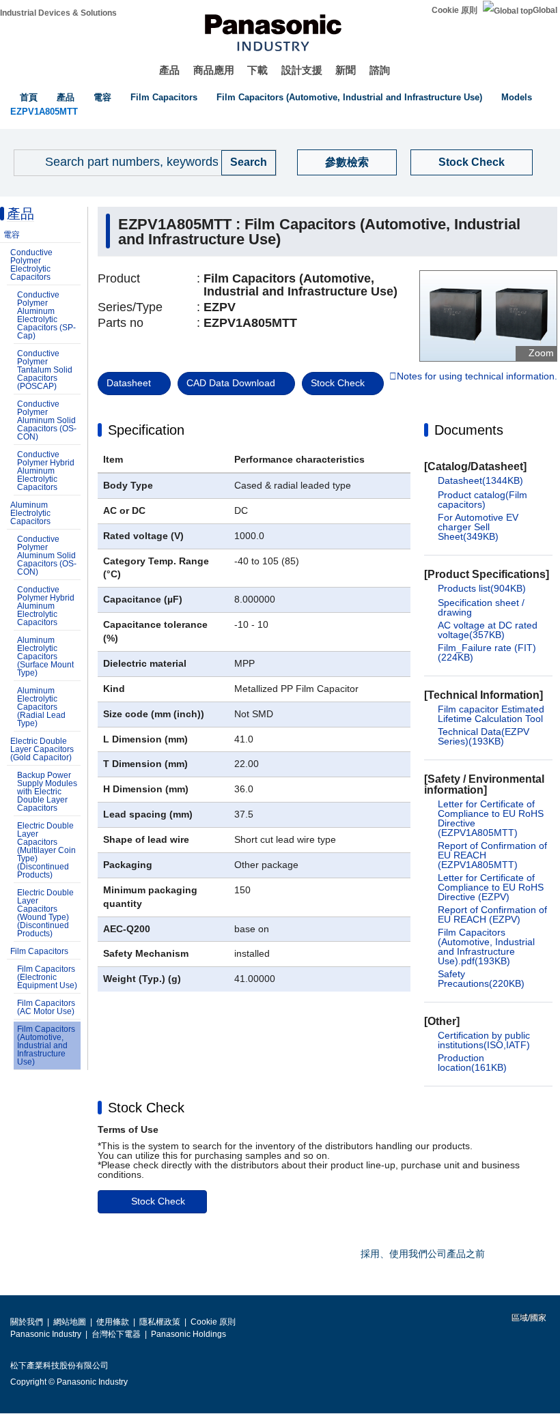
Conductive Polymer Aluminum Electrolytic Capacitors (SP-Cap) (46, 315)
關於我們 (26, 1322)
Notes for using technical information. (477, 376)
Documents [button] (468, 430)
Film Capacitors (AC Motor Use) (46, 1007)
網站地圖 (69, 1322)
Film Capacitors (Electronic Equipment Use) (47, 977)
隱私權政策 (159, 1322)
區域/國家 (527, 1318)
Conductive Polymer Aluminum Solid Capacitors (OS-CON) (46, 420)
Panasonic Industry (45, 1334)
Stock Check (471, 162)
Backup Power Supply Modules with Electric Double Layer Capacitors (47, 791)
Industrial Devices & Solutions (58, 13)
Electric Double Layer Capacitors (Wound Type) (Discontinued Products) (45, 913)
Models (516, 97)
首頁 (29, 97)
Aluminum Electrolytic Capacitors (30, 513)
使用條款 (112, 1322)
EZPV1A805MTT (44, 111)
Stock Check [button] (146, 1107)
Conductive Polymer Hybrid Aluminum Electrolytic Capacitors (45, 471)
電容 (102, 97)
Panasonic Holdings (188, 1334)
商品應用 (213, 70)
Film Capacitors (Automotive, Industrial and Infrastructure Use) (349, 97)
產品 (169, 70)
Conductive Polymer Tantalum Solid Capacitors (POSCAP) (44, 370)
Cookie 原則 (454, 10)
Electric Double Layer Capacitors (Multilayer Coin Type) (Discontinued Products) (46, 850)
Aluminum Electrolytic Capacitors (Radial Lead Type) (41, 707)
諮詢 (379, 70)
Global (545, 10)
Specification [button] (146, 430)
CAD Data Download (230, 382)
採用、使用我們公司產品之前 (423, 1253)
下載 (257, 70)
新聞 (345, 70)
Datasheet (129, 382)
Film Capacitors (163, 97)
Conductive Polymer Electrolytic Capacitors (31, 265)
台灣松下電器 (116, 1334)
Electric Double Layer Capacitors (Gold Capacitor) (42, 749)
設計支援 (301, 70)
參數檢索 (347, 162)
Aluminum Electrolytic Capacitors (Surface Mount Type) (45, 656)
